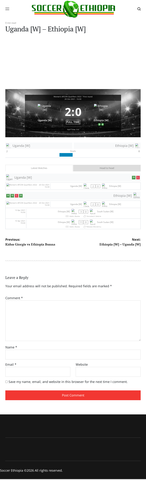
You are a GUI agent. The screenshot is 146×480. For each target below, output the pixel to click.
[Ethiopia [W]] (101, 114)
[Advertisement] (73, 62)
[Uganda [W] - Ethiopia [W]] (73, 186)
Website (82, 364)
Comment (14, 298)
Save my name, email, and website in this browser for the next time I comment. (68, 382)
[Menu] (7, 9)
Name (11, 347)
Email (10, 364)
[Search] (139, 9)
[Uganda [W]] (45, 114)
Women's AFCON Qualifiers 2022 (67, 96)
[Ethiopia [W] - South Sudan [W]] (73, 213)
